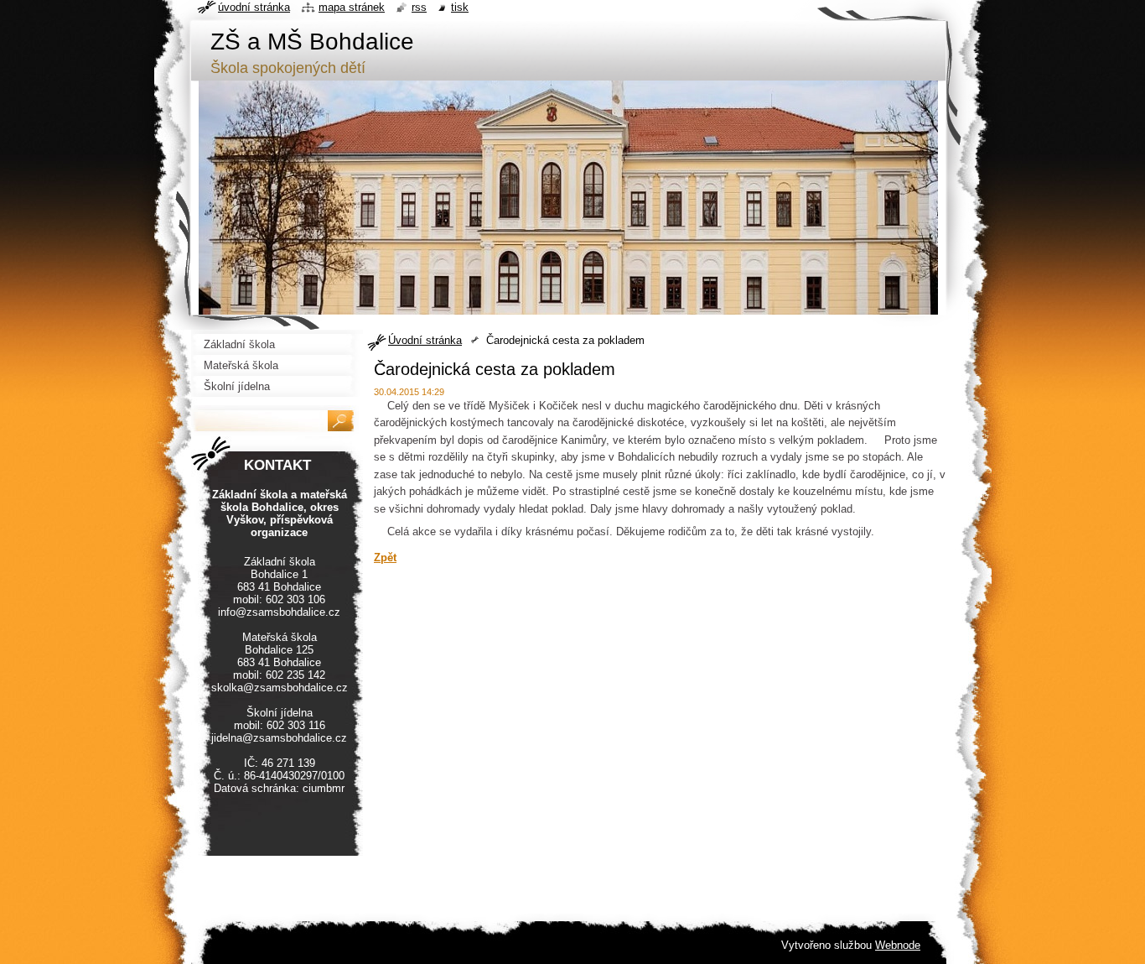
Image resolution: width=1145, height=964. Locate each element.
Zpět (385, 557)
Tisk (460, 7)
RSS (419, 7)
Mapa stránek (352, 7)
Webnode (897, 945)
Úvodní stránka (425, 340)
